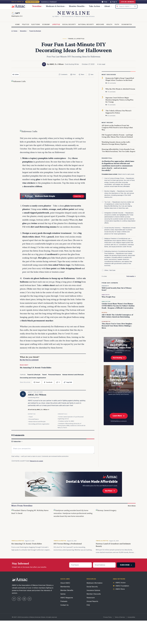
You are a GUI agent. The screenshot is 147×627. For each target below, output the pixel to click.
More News (132, 506)
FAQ (88, 605)
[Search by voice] (135, 6)
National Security (86, 24)
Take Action (94, 6)
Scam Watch (127, 24)
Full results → (131, 276)
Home (17, 24)
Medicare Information (94, 583)
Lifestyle (56, 24)
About (107, 6)
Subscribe (17, 441)
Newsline (37, 6)
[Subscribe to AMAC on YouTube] (30, 599)
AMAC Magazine (66, 598)
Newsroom (91, 598)
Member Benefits (76, 6)
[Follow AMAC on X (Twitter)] (19, 599)
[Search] (117, 6)
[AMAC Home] (20, 579)
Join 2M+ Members (127, 2)
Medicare (100, 24)
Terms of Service (120, 617)
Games (63, 594)
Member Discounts (94, 594)
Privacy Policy (107, 617)
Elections (35, 24)
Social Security (69, 24)
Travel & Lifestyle (35, 31)
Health (109, 24)
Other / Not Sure (109, 270)
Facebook (49, 382)
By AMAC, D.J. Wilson (55, 64)
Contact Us (64, 605)
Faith (117, 24)
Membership (65, 587)
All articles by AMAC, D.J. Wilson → (38, 410)
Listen (17, 75)
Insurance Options (93, 590)
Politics (25, 24)
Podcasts (63, 601)
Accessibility (131, 617)
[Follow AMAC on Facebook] (14, 599)
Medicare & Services (55, 6)
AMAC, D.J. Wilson (37, 395)
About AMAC (65, 583)
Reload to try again (36, 461)
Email (38, 382)
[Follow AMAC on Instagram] (24, 599)
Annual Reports (92, 601)
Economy (46, 24)
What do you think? (29, 358)
